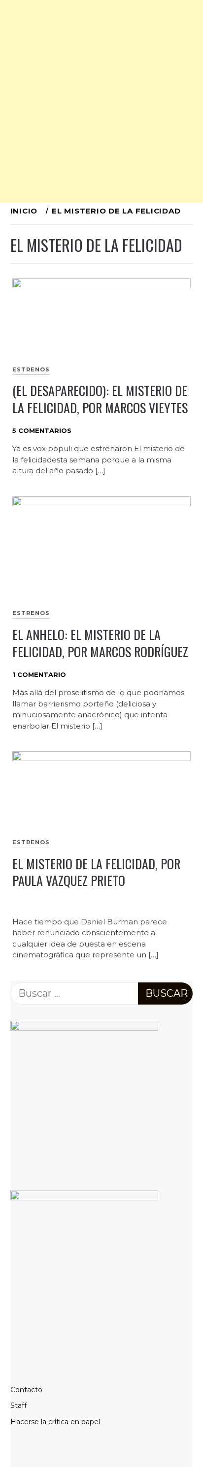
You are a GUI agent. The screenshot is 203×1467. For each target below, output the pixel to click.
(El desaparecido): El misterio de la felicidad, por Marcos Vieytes (100, 399)
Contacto (26, 1389)
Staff (18, 1405)
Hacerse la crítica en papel (55, 1421)
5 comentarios (41, 430)
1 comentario (39, 674)
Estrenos (31, 369)
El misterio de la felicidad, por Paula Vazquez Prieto (96, 872)
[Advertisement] (101, 101)
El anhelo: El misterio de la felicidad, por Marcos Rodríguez (100, 643)
